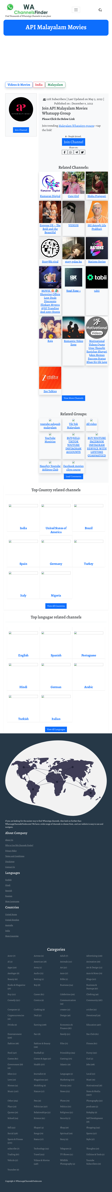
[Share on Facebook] (64, 152)
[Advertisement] (56, 57)
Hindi (7, 885)
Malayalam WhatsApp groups (76, 126)
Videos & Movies (19, 84)
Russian (8, 896)
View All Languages (56, 729)
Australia (9, 925)
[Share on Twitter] (82, 152)
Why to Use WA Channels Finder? (19, 845)
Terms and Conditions (14, 856)
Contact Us (10, 867)
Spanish (8, 890)
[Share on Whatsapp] (70, 152)
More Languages (12, 901)
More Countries (12, 936)
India (39, 84)
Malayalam (55, 84)
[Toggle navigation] (76, 10)
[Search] (100, 10)
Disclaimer (9, 861)
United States (11, 914)
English (8, 879)
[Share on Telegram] (76, 152)
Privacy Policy (11, 850)
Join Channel (21, 130)
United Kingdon (12, 919)
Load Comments (73, 476)
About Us (9, 840)
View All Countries (56, 606)
